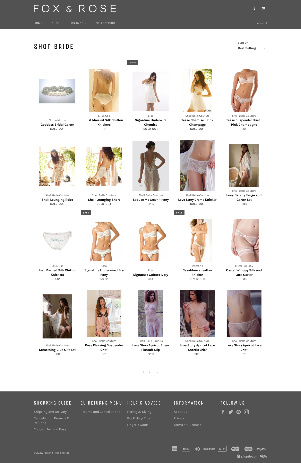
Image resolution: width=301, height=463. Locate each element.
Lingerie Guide (137, 425)
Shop (55, 23)
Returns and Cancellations (100, 412)
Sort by (243, 42)
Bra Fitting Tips (138, 418)
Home (38, 23)
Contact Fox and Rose (50, 429)
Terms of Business (187, 425)
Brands (77, 23)
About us (180, 412)
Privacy (179, 418)
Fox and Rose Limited (56, 452)
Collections (105, 23)
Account (262, 23)
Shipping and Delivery (50, 412)
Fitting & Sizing (139, 412)
